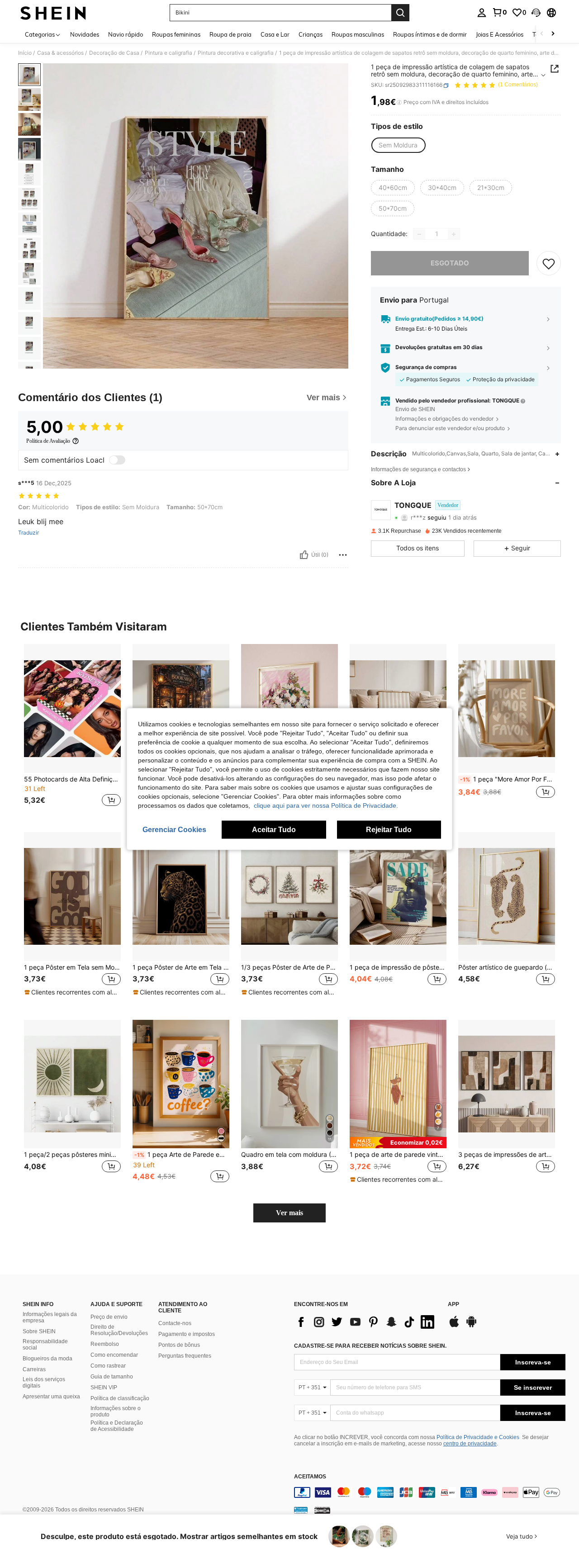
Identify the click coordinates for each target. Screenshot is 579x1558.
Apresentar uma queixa (51, 1396)
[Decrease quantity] (419, 234)
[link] (499, 12)
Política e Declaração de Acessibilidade (116, 1426)
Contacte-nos (174, 1323)
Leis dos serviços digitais (44, 1382)
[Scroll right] (553, 34)
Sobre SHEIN (39, 1331)
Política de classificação (119, 1398)
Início (25, 53)
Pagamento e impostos (186, 1334)
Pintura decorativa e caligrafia (236, 53)
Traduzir (28, 533)
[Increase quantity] (454, 234)
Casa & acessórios (60, 53)
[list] (366, 1322)
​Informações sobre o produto (115, 1411)
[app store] (454, 1326)
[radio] (398, 145)
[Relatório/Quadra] (342, 554)
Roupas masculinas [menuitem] (358, 34)
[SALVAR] (548, 263)
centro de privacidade (470, 1443)
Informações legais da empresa (50, 1317)
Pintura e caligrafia (168, 53)
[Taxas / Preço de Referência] (399, 102)
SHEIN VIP (103, 1387)
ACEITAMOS (310, 1477)
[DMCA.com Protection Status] (322, 1510)
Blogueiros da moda (47, 1358)
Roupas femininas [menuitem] (176, 34)
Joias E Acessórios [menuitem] (499, 34)
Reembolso (104, 1344)
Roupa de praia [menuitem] (230, 34)
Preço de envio (109, 1317)
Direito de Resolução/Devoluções (119, 1330)
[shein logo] (53, 12)
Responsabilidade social (45, 1344)
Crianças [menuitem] (311, 34)
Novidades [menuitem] (84, 34)
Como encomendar (114, 1355)
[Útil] (304, 554)
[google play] (471, 1326)
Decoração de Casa (114, 53)
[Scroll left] (542, 34)
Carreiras (34, 1369)
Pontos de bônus (179, 1345)
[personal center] (481, 12)
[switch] (117, 459)
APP (453, 1304)
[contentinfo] (429, 1492)
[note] (72, 992)
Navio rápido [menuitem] (125, 34)
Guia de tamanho (111, 1376)
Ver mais (289, 1213)
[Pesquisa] (400, 12)
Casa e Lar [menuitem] (275, 34)
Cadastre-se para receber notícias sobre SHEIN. (370, 1346)
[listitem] (72, 730)
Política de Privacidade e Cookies (478, 1437)
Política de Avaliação (48, 441)
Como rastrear (108, 1366)
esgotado (450, 263)
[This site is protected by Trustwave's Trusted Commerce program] (301, 1510)
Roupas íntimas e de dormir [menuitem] (430, 34)
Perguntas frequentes (184, 1356)
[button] (536, 12)
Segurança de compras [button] (426, 368)
